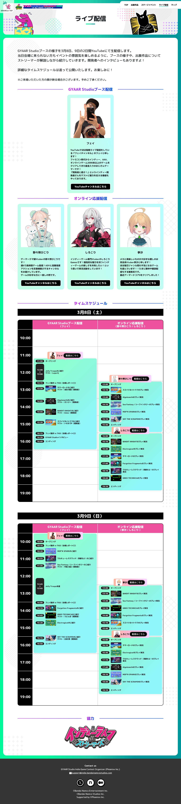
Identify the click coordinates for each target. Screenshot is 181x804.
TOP (126, 5)
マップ (174, 5)
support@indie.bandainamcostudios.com (92, 773)
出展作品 (134, 5)
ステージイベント (148, 5)
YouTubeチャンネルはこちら (90, 186)
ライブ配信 (163, 5)
